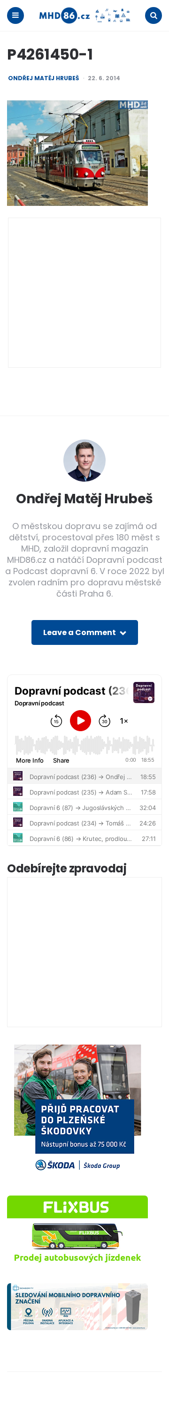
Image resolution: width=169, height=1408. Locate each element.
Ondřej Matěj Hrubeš (43, 78)
